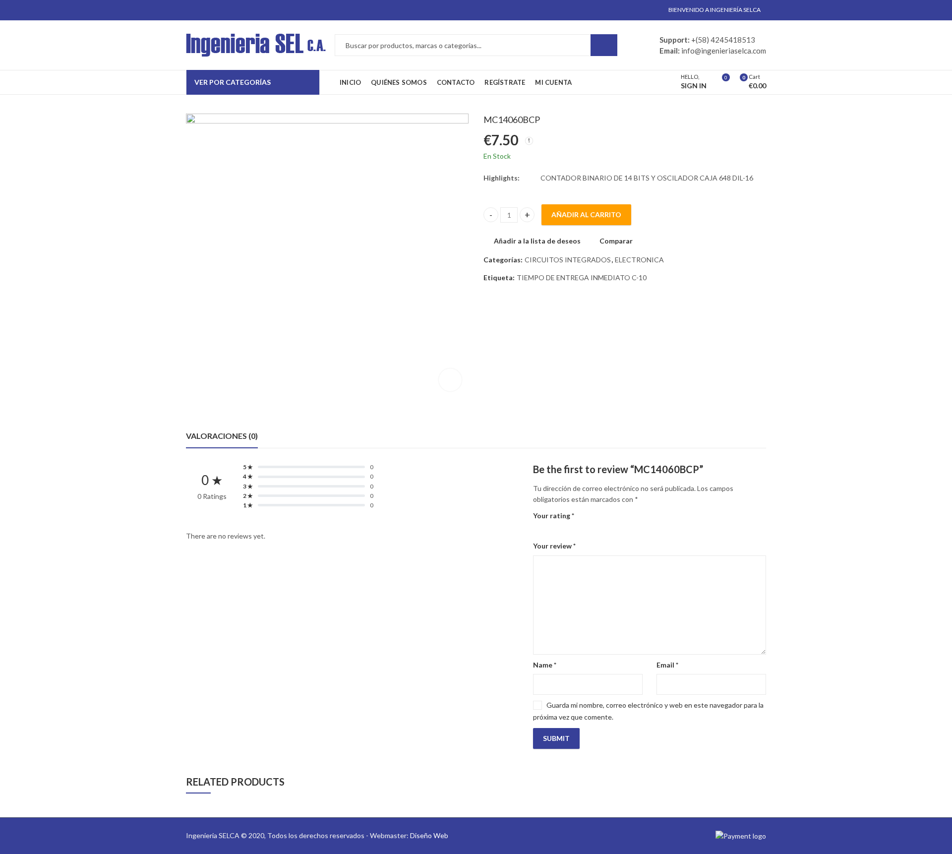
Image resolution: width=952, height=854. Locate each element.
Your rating (553, 515)
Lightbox (450, 379)
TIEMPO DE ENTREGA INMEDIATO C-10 (582, 277)
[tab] (222, 436)
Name (544, 665)
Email (667, 665)
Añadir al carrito (586, 214)
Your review (554, 546)
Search (604, 45)
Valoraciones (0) (222, 435)
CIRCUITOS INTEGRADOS (568, 259)
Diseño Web (429, 835)
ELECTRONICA (639, 259)
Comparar (616, 241)
